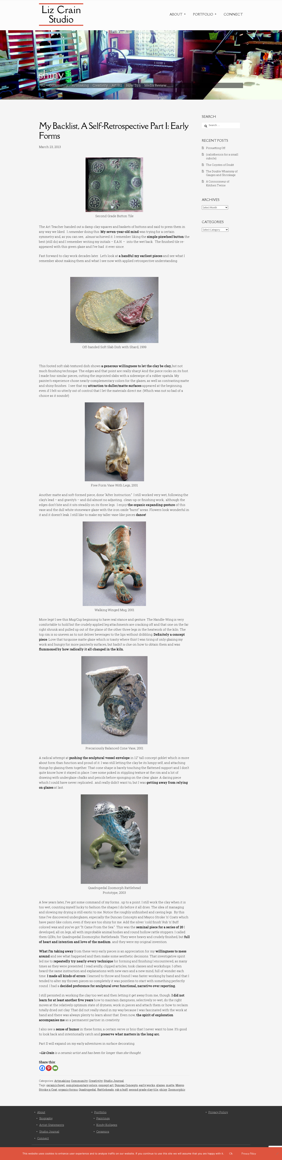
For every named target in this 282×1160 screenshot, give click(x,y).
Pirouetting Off (215, 148)
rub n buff (121, 1089)
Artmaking (80, 85)
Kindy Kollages (106, 1125)
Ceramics (102, 1131)
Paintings (103, 1118)
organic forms (68, 1089)
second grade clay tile (143, 1089)
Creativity (100, 85)
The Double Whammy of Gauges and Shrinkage (221, 173)
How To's (133, 85)
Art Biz (117, 85)
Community (58, 85)
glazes (160, 1085)
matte (170, 1085)
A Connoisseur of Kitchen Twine (217, 183)
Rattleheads (105, 1089)
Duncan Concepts (126, 1085)
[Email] (55, 1068)
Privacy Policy (218, 1112)
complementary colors (81, 1085)
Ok (231, 1153)
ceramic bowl (55, 1085)
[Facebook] (42, 1068)
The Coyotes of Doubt (220, 165)
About (176, 14)
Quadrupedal (87, 1089)
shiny (163, 1089)
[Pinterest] (49, 1068)
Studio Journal (114, 1081)
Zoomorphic (176, 1089)
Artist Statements (51, 1125)
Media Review (155, 85)
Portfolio (203, 14)
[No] (277, 1153)
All (43, 85)
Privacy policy (249, 1153)
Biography (46, 1118)
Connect (233, 14)
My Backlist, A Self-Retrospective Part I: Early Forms (113, 130)
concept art (106, 1085)
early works (147, 1085)
